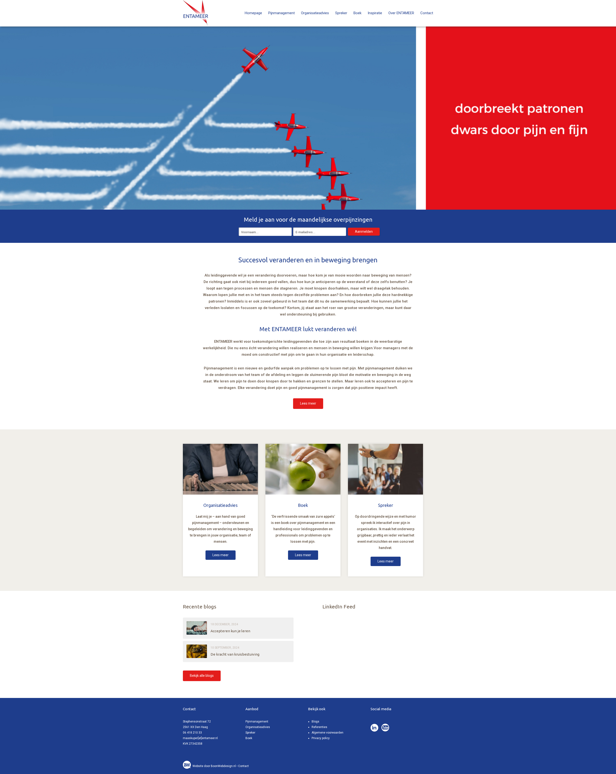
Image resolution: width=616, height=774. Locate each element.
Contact (426, 13)
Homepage (253, 13)
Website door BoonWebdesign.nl (214, 766)
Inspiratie (375, 13)
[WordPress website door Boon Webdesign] (187, 766)
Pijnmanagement (281, 13)
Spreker (341, 13)
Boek (357, 13)
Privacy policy (321, 738)
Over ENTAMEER (401, 13)
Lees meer (308, 403)
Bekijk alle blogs (202, 675)
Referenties (319, 727)
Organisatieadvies (315, 13)
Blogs (315, 721)
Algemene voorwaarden (327, 732)
